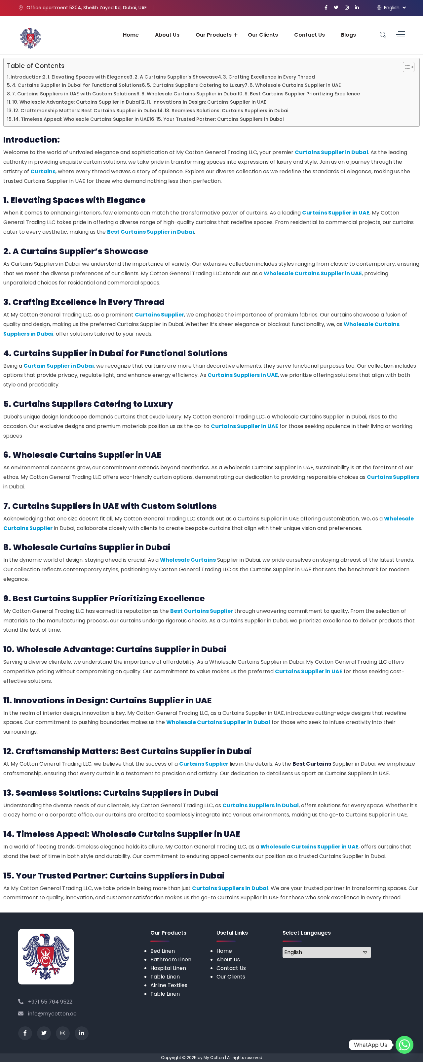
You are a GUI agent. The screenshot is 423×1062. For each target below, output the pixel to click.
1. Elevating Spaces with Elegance (89, 77)
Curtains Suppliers (393, 477)
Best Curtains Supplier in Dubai (150, 232)
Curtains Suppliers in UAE (243, 375)
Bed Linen (162, 951)
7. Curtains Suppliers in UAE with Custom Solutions (74, 93)
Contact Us (309, 35)
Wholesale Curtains (188, 560)
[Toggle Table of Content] (405, 67)
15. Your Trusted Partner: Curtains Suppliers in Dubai (220, 119)
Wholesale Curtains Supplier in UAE (313, 273)
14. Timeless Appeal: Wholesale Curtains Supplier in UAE (81, 119)
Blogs (348, 35)
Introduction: (27, 77)
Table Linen (165, 976)
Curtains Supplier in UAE (335, 212)
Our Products (214, 35)
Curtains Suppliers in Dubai (260, 805)
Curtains (43, 171)
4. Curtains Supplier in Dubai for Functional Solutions (77, 85)
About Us (167, 35)
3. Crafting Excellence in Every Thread (269, 77)
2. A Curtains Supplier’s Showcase (176, 77)
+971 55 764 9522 (49, 1002)
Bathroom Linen (170, 959)
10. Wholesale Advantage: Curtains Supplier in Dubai (76, 102)
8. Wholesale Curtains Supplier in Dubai (189, 93)
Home (131, 35)
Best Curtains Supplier (201, 611)
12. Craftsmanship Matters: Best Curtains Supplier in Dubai (86, 110)
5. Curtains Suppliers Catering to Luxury (196, 85)
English (391, 7)
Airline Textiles (168, 985)
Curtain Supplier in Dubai (58, 366)
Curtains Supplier (159, 314)
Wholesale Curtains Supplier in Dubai (218, 722)
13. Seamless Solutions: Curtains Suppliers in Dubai (226, 110)
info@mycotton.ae (52, 1013)
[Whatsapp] (404, 1045)
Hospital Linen (168, 968)
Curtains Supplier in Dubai (331, 152)
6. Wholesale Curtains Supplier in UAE (295, 85)
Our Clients (263, 35)
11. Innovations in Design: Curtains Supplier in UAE (206, 102)
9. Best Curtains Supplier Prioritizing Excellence (302, 93)
